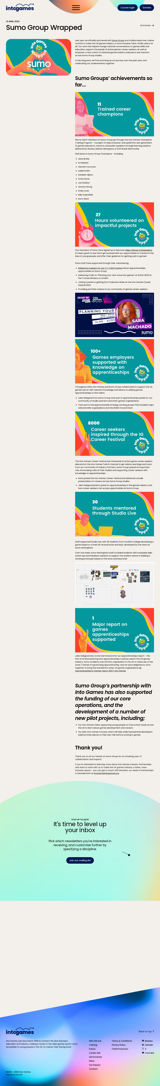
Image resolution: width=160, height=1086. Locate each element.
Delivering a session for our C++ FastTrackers (100, 268)
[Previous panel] (30, 980)
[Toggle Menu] (76, 7)
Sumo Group (118, 40)
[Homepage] (20, 8)
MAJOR (19, 1075)
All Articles (145, 25)
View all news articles (140, 895)
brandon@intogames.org (106, 773)
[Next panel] (39, 980)
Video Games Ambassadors (138, 250)
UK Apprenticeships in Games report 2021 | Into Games (108, 669)
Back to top (145, 1031)
